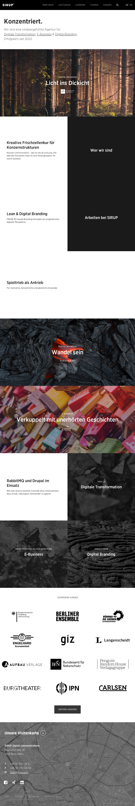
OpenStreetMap (120, 805)
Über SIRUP (48, 5)
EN (131, 5)
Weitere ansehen (67, 709)
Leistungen (65, 5)
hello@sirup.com (19, 772)
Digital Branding (66, 34)
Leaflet (108, 805)
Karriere (80, 5)
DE (127, 5)
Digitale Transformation (19, 34)
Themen (94, 5)
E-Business (44, 34)
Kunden (107, 5)
